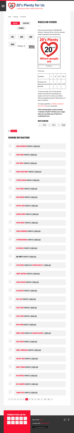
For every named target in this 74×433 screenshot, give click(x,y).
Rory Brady (20, 163)
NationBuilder (45, 423)
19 (45, 399)
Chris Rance (20, 155)
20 (48, 399)
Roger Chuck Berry (22, 172)
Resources (23, 17)
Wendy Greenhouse (22, 350)
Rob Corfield (20, 376)
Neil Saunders (20, 384)
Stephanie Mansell (21, 240)
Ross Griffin (20, 342)
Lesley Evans (20, 308)
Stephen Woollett (37, 265)
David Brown (20, 197)
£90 (30, 37)
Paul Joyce (19, 299)
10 (38, 399)
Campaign (15, 17)
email (44, 106)
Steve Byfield (20, 265)
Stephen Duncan (21, 180)
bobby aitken (20, 333)
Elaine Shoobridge (21, 231)
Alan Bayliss (20, 291)
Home (9, 17)
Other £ (21, 46)
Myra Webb (19, 325)
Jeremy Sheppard (21, 274)
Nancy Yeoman (20, 367)
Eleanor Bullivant (37, 333)
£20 (21, 37)
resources (13, 131)
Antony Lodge (20, 206)
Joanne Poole (20, 393)
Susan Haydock (21, 282)
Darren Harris (20, 214)
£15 (12, 37)
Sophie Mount (20, 223)
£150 (12, 44)
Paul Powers (20, 189)
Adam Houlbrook (21, 146)
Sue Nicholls (20, 248)
